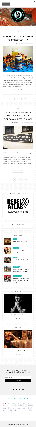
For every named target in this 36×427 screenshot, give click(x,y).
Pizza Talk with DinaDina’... (18, 315)
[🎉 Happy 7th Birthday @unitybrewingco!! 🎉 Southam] (5, 410)
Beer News (15, 266)
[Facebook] (13, 389)
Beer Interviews (16, 275)
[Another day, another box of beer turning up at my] (10, 405)
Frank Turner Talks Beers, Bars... (18, 350)
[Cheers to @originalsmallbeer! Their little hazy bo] (20, 405)
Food (14, 257)
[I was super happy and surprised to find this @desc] (20, 410)
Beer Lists (19, 43)
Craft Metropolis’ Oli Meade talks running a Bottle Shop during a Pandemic (21, 280)
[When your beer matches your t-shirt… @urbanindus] (30, 410)
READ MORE (18, 89)
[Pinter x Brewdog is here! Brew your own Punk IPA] (25, 405)
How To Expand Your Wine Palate (21, 241)
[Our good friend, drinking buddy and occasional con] (25, 410)
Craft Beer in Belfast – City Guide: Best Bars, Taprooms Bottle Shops (18, 115)
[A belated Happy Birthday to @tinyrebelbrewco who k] (15, 410)
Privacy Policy (24, 424)
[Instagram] (19, 389)
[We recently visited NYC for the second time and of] (10, 410)
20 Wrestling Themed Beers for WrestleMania (18, 38)
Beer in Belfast (19, 122)
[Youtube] (22, 389)
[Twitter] (16, 389)
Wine (14, 239)
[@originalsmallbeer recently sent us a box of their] (30, 405)
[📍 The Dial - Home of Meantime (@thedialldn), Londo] (5, 405)
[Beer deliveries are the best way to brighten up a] (15, 405)
